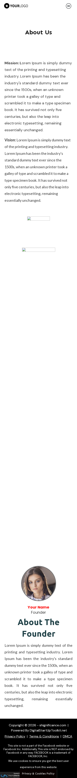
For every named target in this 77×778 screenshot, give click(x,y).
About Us (38, 32)
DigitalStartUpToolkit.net (48, 730)
